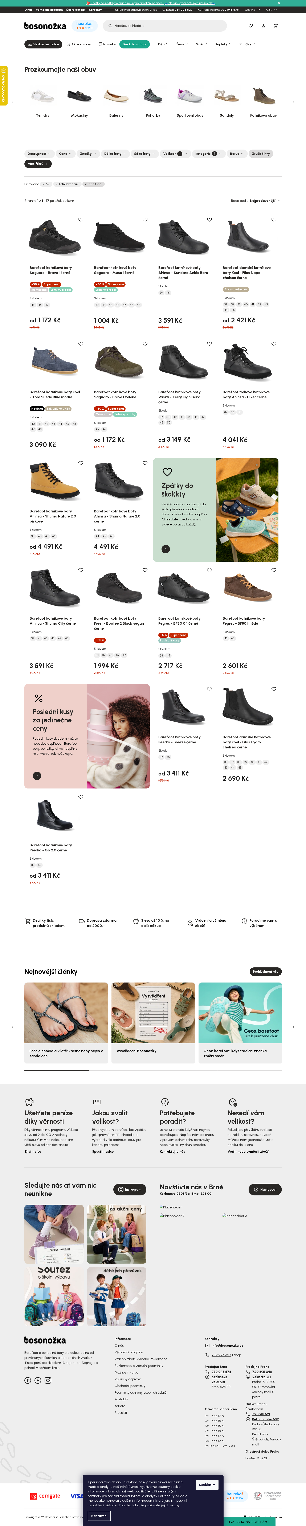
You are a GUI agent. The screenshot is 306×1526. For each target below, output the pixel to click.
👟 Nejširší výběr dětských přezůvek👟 (190, 3)
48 (138, 305)
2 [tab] (153, 129)
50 (168, 422)
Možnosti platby (126, 1372)
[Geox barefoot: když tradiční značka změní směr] (240, 1013)
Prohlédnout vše (265, 971)
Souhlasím (207, 1485)
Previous (12, 102)
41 (252, 304)
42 (259, 304)
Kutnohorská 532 (265, 1419)
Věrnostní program (49, 10)
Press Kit (121, 1413)
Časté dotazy (76, 10)
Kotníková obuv (68, 184)
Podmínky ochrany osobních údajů (140, 1392)
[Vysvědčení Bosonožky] (153, 1013)
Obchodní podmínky (130, 1386)
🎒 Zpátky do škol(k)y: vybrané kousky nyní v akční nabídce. (125, 3)
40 (246, 304)
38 (232, 304)
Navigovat (268, 1189)
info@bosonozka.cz (227, 1345)
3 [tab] (239, 129)
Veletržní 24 (261, 1377)
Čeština (250, 10)
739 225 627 (184, 10)
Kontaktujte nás (172, 1151)
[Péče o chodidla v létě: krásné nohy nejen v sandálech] (66, 1013)
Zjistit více (32, 1151)
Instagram (133, 1189)
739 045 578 (230, 10)
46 (39, 305)
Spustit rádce (103, 1151)
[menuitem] (43, 44)
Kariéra (120, 1406)
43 (103, 305)
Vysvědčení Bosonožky (136, 1051)
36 (225, 762)
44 (110, 305)
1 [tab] (67, 129)
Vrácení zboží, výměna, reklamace (141, 1359)
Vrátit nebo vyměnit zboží (248, 1151)
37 (225, 304)
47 (46, 305)
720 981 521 (261, 1414)
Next (293, 102)
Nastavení (99, 1516)
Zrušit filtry (261, 154)
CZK (269, 10)
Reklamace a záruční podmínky (139, 1366)
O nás (28, 10)
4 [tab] (249, 1070)
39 (97, 305)
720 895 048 (262, 1372)
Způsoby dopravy (128, 1379)
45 (47, 184)
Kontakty (95, 10)
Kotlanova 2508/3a (219, 1379)
